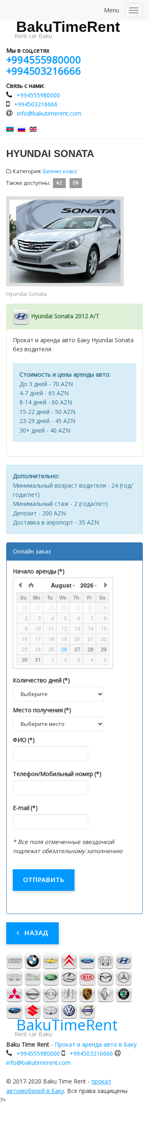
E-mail (25, 808)
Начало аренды (39, 571)
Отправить (43, 880)
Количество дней (41, 680)
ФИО (24, 740)
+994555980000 (43, 59)
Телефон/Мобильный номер (57, 774)
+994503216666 (43, 70)
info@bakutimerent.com (49, 113)
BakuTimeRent (68, 27)
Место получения (42, 710)
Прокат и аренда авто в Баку (96, 1044)
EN (76, 183)
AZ (59, 183)
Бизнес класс (60, 171)
